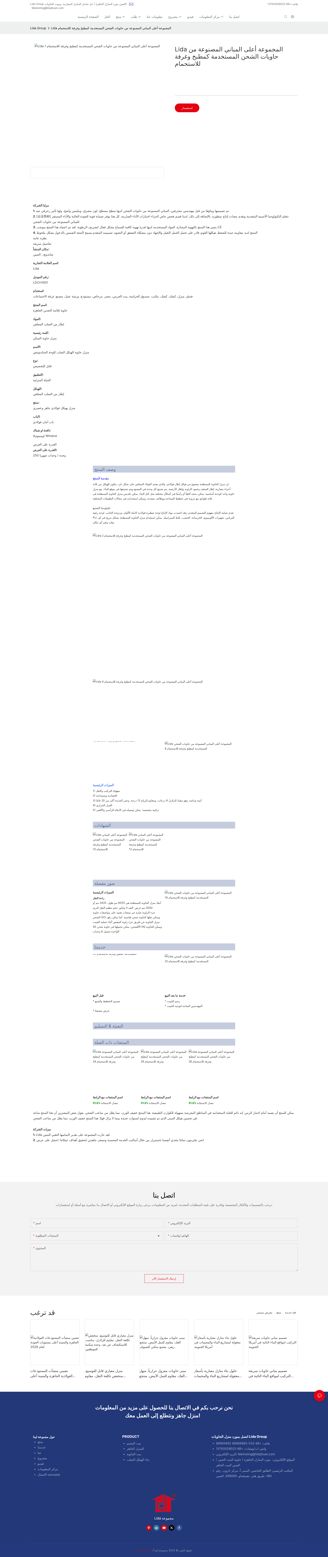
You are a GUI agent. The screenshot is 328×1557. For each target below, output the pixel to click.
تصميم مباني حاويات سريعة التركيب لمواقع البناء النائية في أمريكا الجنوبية (269, 1373)
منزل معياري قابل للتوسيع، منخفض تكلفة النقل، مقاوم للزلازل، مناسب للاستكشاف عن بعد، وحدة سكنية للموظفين (107, 1373)
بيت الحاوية (134, 1454)
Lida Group (38, 28)
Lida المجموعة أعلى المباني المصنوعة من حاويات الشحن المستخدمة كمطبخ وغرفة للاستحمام (111, 28)
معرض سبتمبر (264, 1312)
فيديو (41, 1463)
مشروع (42, 1458)
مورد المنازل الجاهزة (257, 1459)
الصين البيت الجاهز (228, 1465)
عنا (39, 1453)
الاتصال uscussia (49, 1474)
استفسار (187, 108)
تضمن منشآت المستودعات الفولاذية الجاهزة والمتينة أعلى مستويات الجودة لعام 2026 (51, 1373)
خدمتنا (42, 1447)
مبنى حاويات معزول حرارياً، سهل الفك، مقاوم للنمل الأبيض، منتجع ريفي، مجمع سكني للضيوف (162, 1373)
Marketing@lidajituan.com (48, 7)
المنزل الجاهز (135, 1448)
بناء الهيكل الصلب (138, 1459)
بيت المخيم (134, 1443)
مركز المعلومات (48, 1469)
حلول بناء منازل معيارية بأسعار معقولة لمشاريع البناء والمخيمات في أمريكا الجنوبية (216, 1373)
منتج (278, 1312)
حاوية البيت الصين (229, 1459)
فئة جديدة (290, 1312)
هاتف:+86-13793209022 (282, 3)
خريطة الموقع (144, 1550)
